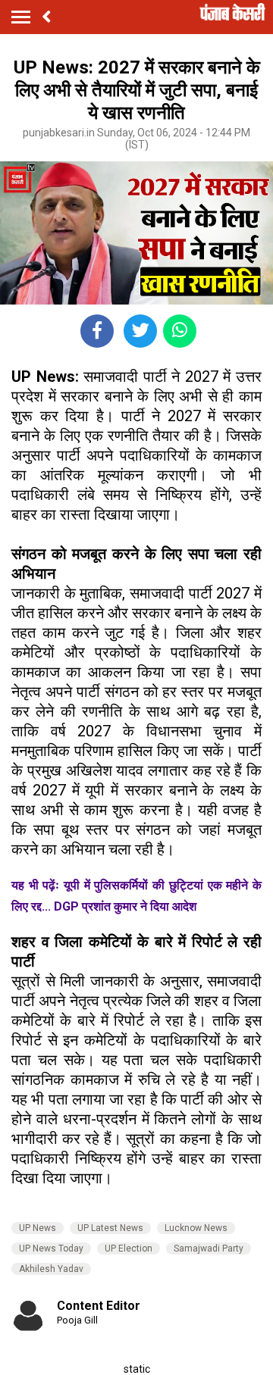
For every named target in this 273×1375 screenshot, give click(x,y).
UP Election (128, 1248)
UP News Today (51, 1248)
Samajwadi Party (208, 1248)
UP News (37, 1228)
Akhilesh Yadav (51, 1269)
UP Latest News (110, 1228)
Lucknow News (196, 1228)
